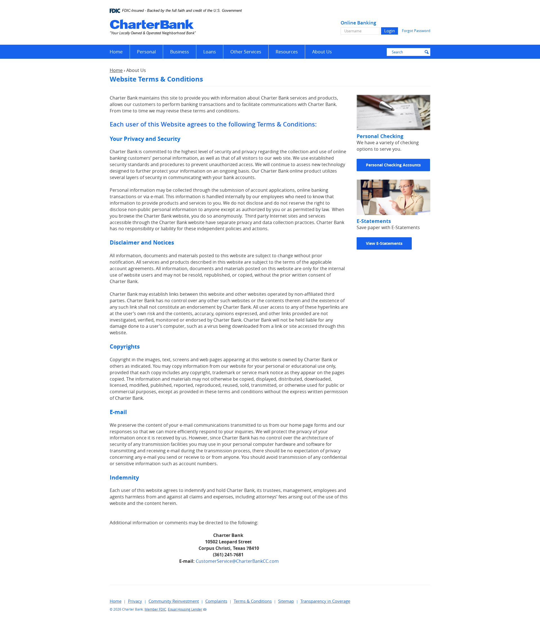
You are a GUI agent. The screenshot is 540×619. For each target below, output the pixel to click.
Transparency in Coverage (325, 601)
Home (116, 52)
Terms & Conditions (253, 601)
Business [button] (179, 52)
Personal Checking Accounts (393, 165)
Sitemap (286, 601)
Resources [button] (287, 52)
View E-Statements (384, 243)
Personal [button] (146, 52)
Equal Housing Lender (185, 609)
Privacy (135, 601)
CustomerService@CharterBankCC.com (237, 561)
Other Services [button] (245, 52)
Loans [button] (209, 52)
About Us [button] (322, 52)
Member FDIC (155, 609)
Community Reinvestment (173, 601)
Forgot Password (416, 30)
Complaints (216, 601)
